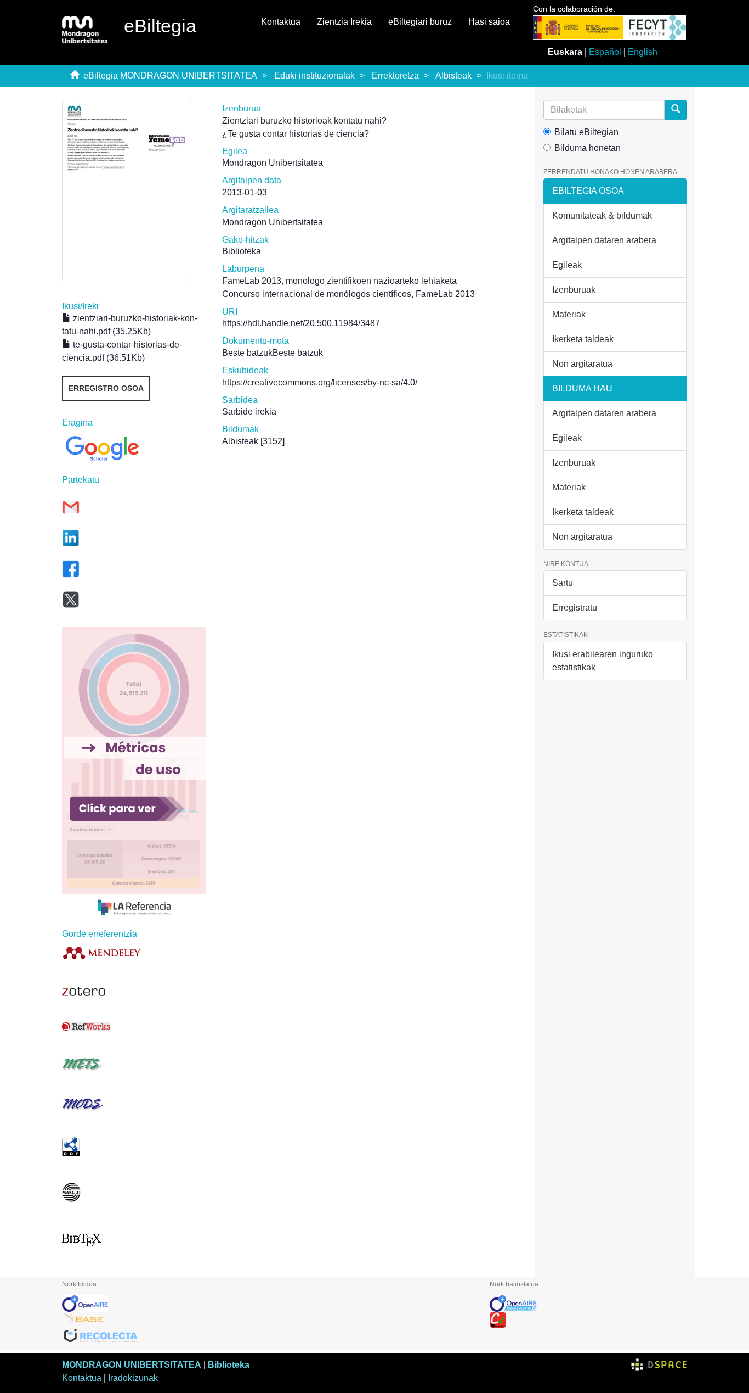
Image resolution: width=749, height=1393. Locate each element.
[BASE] (267, 1320)
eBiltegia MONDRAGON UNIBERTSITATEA (170, 75)
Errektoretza (395, 75)
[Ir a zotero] (134, 992)
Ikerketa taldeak (583, 339)
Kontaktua (280, 21)
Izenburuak (573, 289)
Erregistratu (574, 607)
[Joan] (675, 110)
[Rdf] (134, 1146)
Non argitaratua (582, 363)
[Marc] (134, 1192)
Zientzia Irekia (344, 21)
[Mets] (134, 1064)
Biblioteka (228, 1364)
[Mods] (134, 1104)
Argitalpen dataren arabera (604, 240)
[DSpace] (659, 1364)
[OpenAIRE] (267, 1303)
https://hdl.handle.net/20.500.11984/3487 (301, 323)
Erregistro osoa (106, 388)
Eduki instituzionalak (314, 75)
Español (605, 52)
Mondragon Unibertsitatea (272, 162)
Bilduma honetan (587, 148)
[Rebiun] (588, 1320)
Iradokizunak (133, 1378)
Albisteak (453, 75)
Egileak (567, 265)
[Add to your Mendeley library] (134, 952)
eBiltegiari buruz (420, 21)
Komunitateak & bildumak (602, 215)
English (642, 52)
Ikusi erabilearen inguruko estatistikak (602, 661)
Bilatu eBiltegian (586, 132)
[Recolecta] (267, 1336)
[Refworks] (134, 1026)
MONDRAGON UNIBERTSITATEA (131, 1364)
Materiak (569, 314)
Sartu (562, 583)
